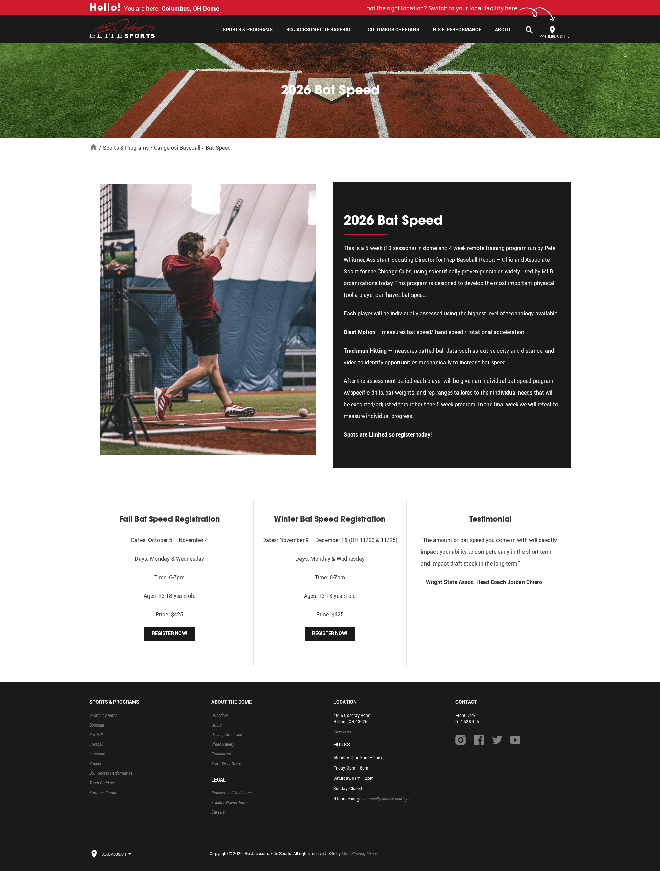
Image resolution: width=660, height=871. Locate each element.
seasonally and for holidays (385, 799)
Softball (96, 734)
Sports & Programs (248, 29)
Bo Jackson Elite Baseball (320, 29)
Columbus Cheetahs (393, 29)
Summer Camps (103, 792)
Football (96, 744)
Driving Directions (226, 734)
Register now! (169, 633)
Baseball (96, 725)
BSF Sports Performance (110, 773)
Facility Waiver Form (229, 802)
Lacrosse (97, 753)
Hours (216, 725)
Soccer (95, 763)
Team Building (101, 782)
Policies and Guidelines (231, 792)
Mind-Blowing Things (360, 853)
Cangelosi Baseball (177, 147)
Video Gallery (222, 744)
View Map (342, 731)
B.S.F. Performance (457, 29)
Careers (218, 812)
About (503, 29)
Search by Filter (103, 715)
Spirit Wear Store (226, 763)
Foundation (221, 753)
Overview (219, 715)
